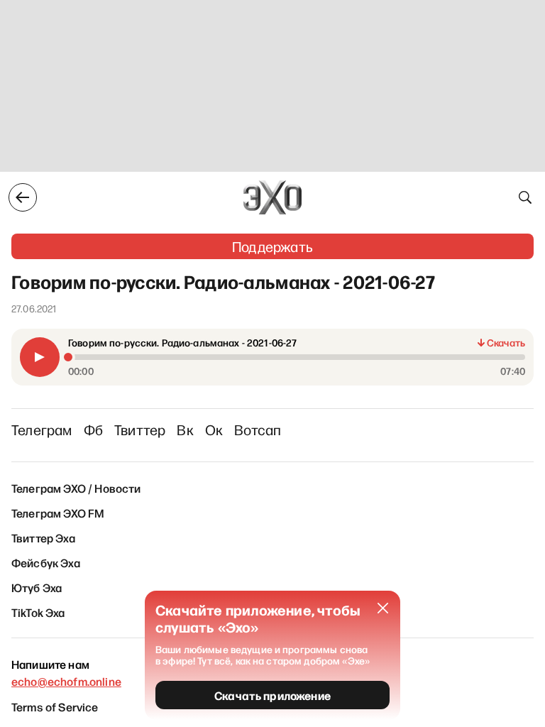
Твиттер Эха (43, 537)
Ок (214, 429)
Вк (185, 429)
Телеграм (41, 429)
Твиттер (139, 429)
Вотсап (257, 429)
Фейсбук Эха (45, 562)
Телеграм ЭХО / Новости (76, 488)
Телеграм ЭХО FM (57, 512)
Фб (93, 429)
